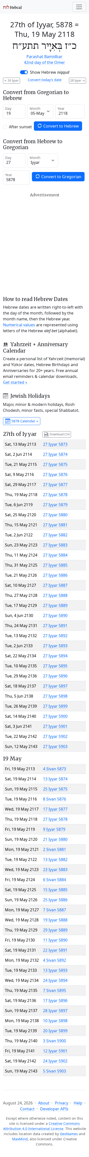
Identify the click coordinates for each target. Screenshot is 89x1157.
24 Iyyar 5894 (55, 980)
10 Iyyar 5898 (55, 1020)
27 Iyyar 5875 (55, 464)
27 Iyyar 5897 (55, 686)
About (43, 1103)
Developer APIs (54, 1109)
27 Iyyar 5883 (55, 545)
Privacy (61, 1103)
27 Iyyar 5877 (55, 484)
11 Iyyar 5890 (55, 940)
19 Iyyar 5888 (55, 920)
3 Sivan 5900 (54, 1040)
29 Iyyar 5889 (55, 930)
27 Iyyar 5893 (55, 645)
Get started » (15, 382)
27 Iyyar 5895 (55, 666)
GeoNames (69, 1133)
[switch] (24, 72)
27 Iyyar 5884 (55, 555)
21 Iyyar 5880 (55, 839)
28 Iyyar (77, 80)
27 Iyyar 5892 (55, 635)
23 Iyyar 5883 (55, 869)
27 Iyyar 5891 (55, 625)
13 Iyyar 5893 (55, 970)
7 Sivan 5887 (54, 910)
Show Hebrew (49, 72)
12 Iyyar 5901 (55, 1051)
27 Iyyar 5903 (55, 746)
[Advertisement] (44, 244)
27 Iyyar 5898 (55, 696)
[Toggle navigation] (79, 7)
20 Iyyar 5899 (55, 1030)
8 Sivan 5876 (54, 799)
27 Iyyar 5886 (55, 575)
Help (78, 1103)
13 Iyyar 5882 (55, 859)
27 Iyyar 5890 (55, 615)
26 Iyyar (11, 80)
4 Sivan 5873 (54, 768)
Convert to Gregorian (60, 176)
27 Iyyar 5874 (55, 454)
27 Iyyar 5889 (55, 605)
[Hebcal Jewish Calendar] (12, 7)
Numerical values (19, 325)
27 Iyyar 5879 (55, 504)
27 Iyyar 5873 (55, 444)
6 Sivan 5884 (54, 879)
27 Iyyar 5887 (55, 585)
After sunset (20, 126)
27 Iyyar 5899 (55, 706)
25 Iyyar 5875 (55, 789)
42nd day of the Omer (44, 62)
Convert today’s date (45, 79)
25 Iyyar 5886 (55, 899)
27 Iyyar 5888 (55, 595)
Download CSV (59, 434)
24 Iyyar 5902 (55, 1061)
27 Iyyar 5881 (55, 525)
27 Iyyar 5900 (55, 716)
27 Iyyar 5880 (55, 514)
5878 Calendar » (24, 421)
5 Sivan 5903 (54, 1071)
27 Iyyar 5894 (55, 655)
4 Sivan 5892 (54, 960)
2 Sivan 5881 (54, 849)
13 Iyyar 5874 (55, 779)
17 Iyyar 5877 (55, 809)
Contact (27, 1109)
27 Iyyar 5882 (55, 535)
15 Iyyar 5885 (55, 889)
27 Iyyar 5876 (55, 474)
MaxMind (20, 1139)
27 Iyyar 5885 (55, 565)
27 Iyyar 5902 (55, 736)
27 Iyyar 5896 (55, 676)
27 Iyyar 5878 (55, 494)
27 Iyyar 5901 (55, 726)
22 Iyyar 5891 (55, 950)
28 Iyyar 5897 (55, 1010)
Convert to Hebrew (60, 126)
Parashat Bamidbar (44, 56)
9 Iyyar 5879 (54, 829)
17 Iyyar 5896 (55, 1000)
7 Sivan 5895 (54, 990)
